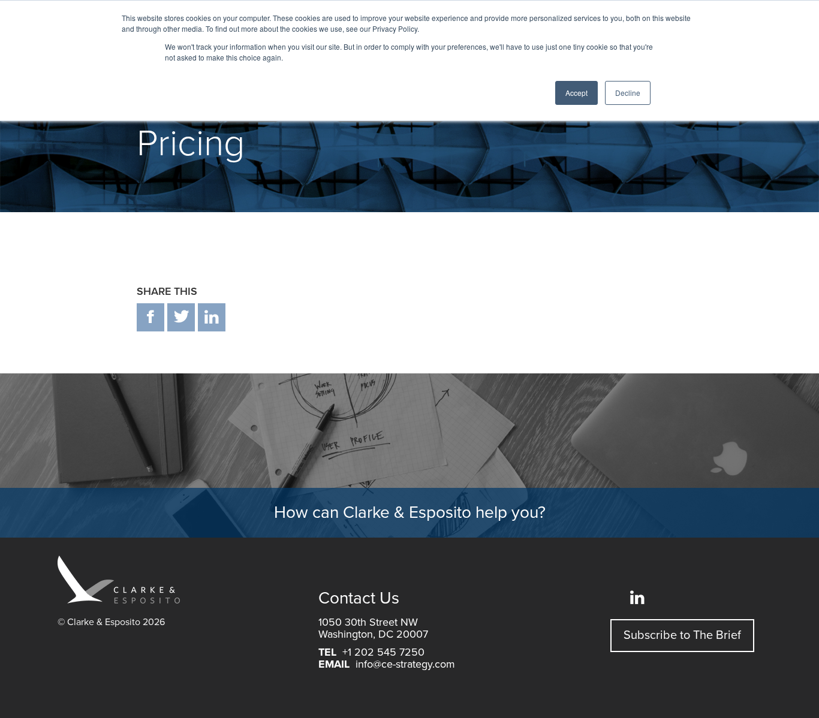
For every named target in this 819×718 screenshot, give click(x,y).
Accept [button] (576, 93)
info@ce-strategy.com (405, 664)
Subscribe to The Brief (682, 635)
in (211, 317)
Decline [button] (627, 93)
